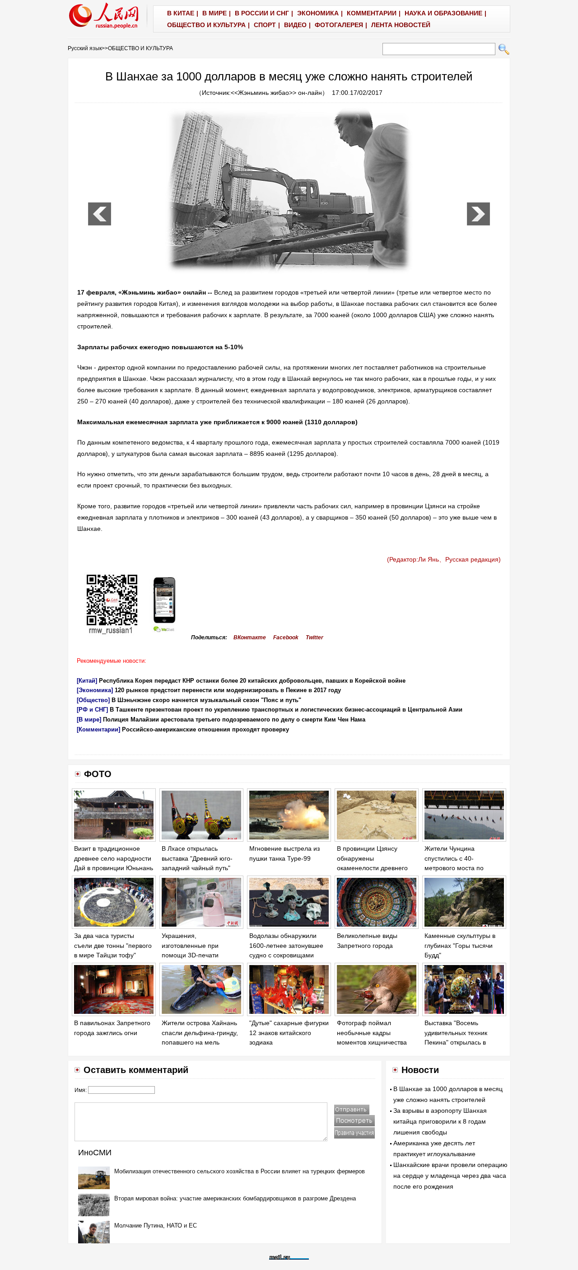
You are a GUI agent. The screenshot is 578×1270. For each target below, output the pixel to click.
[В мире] (89, 719)
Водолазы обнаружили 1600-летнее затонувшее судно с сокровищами (286, 945)
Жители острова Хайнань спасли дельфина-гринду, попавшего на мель (200, 1032)
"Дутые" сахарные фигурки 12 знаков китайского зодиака (289, 1032)
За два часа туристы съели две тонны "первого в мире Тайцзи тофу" (113, 945)
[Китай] (87, 680)
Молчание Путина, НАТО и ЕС (155, 1225)
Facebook (285, 637)
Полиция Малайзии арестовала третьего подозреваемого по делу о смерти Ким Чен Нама (234, 719)
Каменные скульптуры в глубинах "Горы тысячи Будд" (459, 945)
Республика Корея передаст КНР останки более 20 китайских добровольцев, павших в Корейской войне (252, 680)
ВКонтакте (249, 637)
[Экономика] (95, 690)
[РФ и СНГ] (92, 709)
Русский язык (85, 48)
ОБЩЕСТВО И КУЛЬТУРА (140, 48)
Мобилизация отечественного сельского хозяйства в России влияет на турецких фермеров (239, 1171)
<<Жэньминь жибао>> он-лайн (276, 92)
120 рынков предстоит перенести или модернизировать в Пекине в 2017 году (228, 690)
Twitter (314, 637)
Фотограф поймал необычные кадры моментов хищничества (372, 1032)
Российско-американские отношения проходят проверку (205, 729)
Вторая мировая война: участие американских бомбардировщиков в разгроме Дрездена (235, 1198)
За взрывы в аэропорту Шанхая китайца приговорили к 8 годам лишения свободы (440, 1121)
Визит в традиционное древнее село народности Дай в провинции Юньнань (113, 858)
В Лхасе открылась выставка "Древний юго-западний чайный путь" (197, 858)
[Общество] (93, 700)
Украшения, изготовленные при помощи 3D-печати (190, 945)
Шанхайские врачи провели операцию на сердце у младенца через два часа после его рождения (450, 1175)
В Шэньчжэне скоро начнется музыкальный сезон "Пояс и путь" (206, 700)
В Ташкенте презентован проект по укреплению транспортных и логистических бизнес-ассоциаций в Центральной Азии (286, 709)
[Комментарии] (98, 729)
